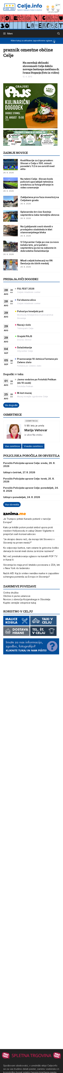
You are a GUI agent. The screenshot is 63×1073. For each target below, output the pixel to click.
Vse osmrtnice (12, 446)
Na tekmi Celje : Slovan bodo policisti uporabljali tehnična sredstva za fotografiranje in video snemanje (36, 183)
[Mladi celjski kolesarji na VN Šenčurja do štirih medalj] (10, 264)
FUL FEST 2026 (25, 288)
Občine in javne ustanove (16, 596)
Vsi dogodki (11, 405)
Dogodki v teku (13, 374)
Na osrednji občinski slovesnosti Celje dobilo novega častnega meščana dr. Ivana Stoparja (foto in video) (41, 67)
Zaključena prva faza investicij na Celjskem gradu (39, 198)
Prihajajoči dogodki (20, 279)
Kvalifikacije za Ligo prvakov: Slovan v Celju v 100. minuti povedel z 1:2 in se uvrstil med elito (37, 165)
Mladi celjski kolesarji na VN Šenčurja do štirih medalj (36, 262)
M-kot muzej (24, 393)
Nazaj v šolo (24, 324)
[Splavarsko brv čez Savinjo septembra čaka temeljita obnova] (10, 216)
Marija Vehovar (35, 430)
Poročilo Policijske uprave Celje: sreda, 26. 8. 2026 (29, 464)
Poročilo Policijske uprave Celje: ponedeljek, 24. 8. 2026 (30, 489)
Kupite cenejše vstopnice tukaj (19, 602)
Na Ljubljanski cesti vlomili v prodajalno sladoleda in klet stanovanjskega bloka (36, 229)
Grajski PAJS (24, 336)
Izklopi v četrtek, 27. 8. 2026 (19, 472)
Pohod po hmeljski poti (30, 311)
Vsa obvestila (12, 504)
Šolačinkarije (24, 347)
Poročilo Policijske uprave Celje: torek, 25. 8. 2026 (28, 480)
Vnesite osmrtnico (33, 446)
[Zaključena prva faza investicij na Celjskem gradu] (10, 201)
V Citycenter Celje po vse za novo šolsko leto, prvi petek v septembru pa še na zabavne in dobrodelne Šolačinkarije (39, 246)
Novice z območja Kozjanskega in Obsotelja (26, 599)
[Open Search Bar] (58, 34)
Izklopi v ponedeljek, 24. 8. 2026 (21, 497)
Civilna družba (10, 592)
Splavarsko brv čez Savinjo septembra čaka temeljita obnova (39, 213)
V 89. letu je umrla (34, 425)
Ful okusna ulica (26, 300)
